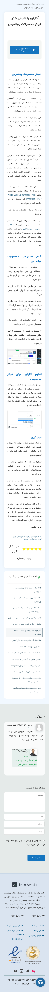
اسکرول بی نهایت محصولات (30, 646)
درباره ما (37, 930)
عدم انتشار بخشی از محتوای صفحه (27, 672)
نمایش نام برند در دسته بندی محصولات (26, 665)
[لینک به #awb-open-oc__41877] (40, 982)
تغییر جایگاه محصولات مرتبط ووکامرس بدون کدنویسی (26, 690)
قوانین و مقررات (13, 926)
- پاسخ (27, 727)
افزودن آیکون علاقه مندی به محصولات (26, 659)
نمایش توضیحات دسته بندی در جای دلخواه (24, 653)
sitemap (16, 939)
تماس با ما (36, 926)
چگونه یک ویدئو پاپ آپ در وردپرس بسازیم (24, 618)
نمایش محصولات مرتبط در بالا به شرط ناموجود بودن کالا (26, 680)
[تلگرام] (27, 971)
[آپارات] (33, 971)
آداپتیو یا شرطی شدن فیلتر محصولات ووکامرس (27, 632)
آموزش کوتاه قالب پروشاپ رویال (23, 536)
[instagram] (21, 971)
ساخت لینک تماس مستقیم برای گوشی (26, 640)
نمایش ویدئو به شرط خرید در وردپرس (26, 624)
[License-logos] (24, 946)
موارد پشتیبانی (35, 935)
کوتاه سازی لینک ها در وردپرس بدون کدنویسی (27, 589)
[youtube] (15, 971)
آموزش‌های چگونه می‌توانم (33, 539)
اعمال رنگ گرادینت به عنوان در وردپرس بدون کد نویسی (26, 609)
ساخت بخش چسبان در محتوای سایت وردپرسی (26, 599)
